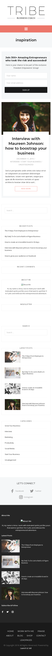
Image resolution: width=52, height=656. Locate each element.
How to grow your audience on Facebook (20, 256)
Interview (14, 161)
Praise (41, 631)
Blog (20, 635)
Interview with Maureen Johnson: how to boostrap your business (26, 145)
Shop (30, 635)
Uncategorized (26, 164)
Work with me (26, 631)
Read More (26, 189)
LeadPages (26, 640)
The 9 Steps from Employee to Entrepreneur (21, 231)
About (10, 635)
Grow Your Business (12, 426)
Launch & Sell (25, 648)
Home (10, 631)
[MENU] (26, 28)
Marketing (8, 437)
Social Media (10, 448)
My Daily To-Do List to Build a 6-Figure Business (22, 236)
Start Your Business (31, 161)
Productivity (9, 443)
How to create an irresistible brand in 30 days (22, 242)
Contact (41, 635)
